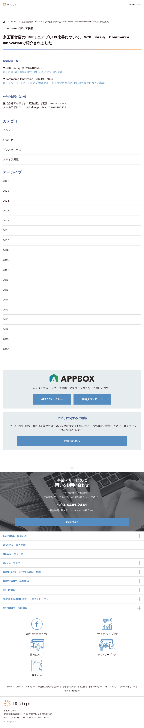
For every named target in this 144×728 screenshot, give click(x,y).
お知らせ (8, 139)
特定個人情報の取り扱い (48, 687)
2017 (6, 269)
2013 (5, 309)
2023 (6, 210)
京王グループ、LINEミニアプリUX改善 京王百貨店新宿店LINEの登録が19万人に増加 (54, 82)
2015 (5, 289)
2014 (5, 299)
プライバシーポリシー (25, 687)
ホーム (10, 687)
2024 (6, 200)
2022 (6, 220)
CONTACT (72, 522)
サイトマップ (111, 687)
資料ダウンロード (92, 399)
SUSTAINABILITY (26, 599)
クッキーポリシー (127, 687)
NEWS (13, 22)
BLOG (11, 563)
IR (9, 590)
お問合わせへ (72, 440)
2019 (6, 250)
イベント (8, 129)
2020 (6, 240)
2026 (6, 180)
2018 (6, 259)
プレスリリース (12, 149)
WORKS (14, 545)
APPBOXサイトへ (52, 399)
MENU (132, 5)
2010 (6, 339)
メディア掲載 (25, 28)
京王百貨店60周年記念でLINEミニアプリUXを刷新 (33, 71)
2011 (5, 329)
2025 (6, 190)
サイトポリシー (95, 687)
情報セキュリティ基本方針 (74, 687)
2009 (6, 349)
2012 (5, 319)
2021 (5, 230)
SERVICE (15, 535)
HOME (4, 22)
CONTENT (22, 572)
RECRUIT (15, 608)
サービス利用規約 (72, 691)
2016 (6, 279)
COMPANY (16, 581)
